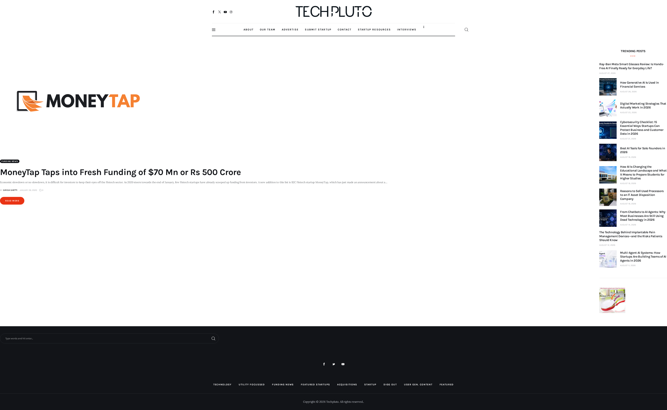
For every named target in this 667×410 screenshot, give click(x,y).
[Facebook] (214, 12)
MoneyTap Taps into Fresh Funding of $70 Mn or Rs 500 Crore (120, 172)
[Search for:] (109, 338)
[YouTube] (225, 12)
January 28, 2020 (28, 190)
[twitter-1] (333, 364)
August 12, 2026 (607, 245)
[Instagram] (231, 12)
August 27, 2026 (607, 73)
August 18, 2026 (628, 157)
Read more (12, 201)
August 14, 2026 (628, 225)
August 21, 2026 (628, 138)
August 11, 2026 (628, 265)
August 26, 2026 (628, 91)
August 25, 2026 (628, 112)
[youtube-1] (342, 364)
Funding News (9, 161)
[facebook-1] (324, 364)
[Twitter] (219, 12)
